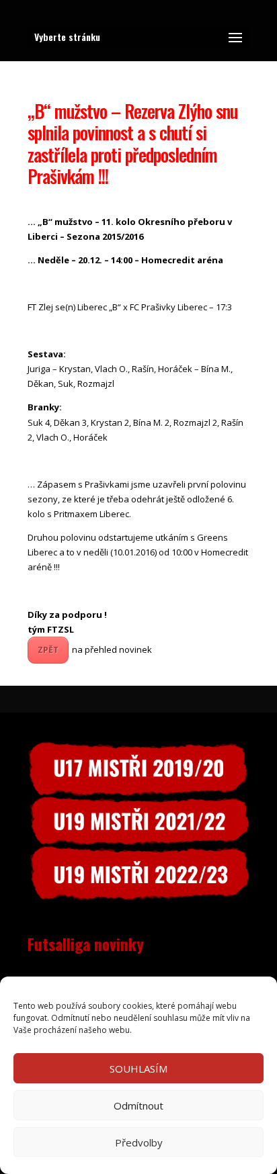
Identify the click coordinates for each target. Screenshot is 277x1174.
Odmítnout (138, 1105)
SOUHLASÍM (138, 1068)
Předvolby (139, 1142)
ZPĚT (48, 650)
